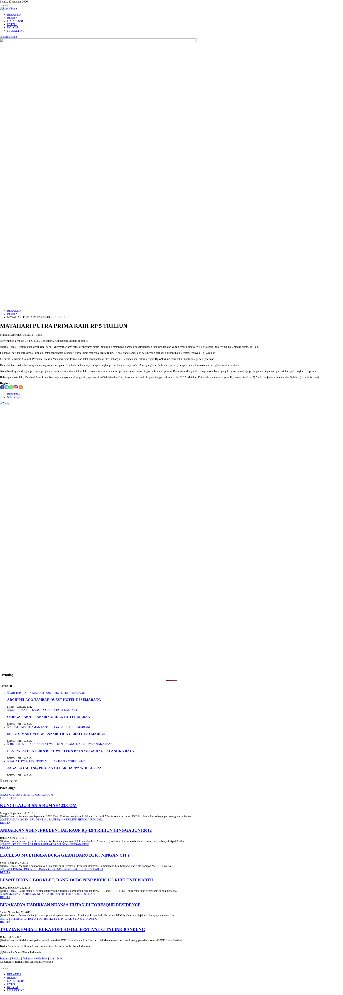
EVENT (12, 24)
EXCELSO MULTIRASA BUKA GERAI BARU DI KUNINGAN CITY (65, 855)
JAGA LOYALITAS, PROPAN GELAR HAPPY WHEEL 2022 (54, 768)
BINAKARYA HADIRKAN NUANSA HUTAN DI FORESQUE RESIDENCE (70, 904)
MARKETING (16, 30)
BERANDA (14, 14)
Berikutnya (13, 393)
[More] (21, 387)
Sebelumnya (14, 397)
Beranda (4, 958)
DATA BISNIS (15, 21)
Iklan (52, 958)
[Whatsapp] (11, 387)
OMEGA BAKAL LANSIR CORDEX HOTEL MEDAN (48, 717)
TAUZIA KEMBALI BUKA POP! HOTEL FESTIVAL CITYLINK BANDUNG (72, 929)
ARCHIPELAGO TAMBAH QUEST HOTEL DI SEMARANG (54, 700)
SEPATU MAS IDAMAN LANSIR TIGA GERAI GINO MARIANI (57, 734)
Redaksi (16, 958)
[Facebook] (2, 387)
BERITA (12, 17)
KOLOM (12, 27)
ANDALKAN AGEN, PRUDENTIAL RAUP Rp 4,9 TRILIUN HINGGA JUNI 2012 (76, 830)
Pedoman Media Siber (35, 958)
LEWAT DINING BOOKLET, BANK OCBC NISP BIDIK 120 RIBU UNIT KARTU (76, 880)
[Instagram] (15, 387)
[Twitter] (6, 387)
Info (59, 958)
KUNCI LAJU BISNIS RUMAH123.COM (38, 805)
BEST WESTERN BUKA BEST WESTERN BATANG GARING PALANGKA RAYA (70, 751)
